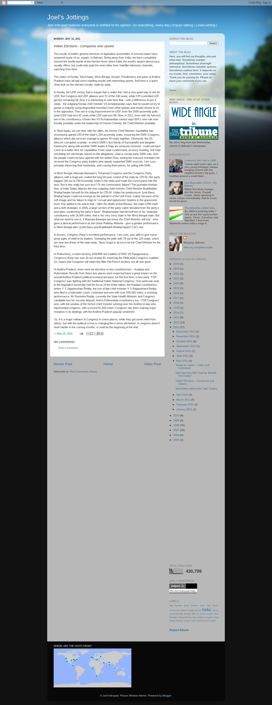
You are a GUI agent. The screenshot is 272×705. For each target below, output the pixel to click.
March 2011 (183, 399)
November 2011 (186, 336)
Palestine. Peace (176, 617)
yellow (213, 621)
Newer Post (63, 364)
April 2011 (182, 394)
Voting (199, 621)
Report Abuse (179, 630)
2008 (176, 425)
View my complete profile (198, 247)
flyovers (184, 610)
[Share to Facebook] (98, 333)
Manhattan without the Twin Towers (196, 388)
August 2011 (184, 351)
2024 (176, 264)
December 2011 (186, 331)
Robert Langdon (205, 617)
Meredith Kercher (183, 614)
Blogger (166, 695)
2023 (176, 268)
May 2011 (182, 360)
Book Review (191, 605)
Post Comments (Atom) (83, 371)
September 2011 (186, 346)
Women (206, 621)
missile (202, 614)
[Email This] (88, 333)
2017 (176, 298)
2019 (176, 288)
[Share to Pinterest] (102, 333)
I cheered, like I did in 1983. (200, 160)
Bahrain (178, 605)
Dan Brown (212, 605)
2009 (176, 420)
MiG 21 (195, 614)
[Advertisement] (193, 503)
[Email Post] (81, 333)
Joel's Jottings (68, 17)
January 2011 (184, 409)
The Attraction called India (199, 208)
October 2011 (184, 341)
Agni (171, 605)
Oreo (216, 614)
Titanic (187, 621)
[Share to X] (95, 333)
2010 (176, 415)
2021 (176, 278)
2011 (176, 327)
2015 (176, 307)
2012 (176, 322)
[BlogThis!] (91, 333)
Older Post (152, 364)
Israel (171, 614)
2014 (176, 312)
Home (108, 364)
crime (202, 605)
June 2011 (182, 355)
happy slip (193, 610)
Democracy (174, 610)
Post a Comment (68, 347)
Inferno (215, 610)
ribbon (195, 617)
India (206, 609)
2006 (176, 435)
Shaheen (180, 621)
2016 (176, 302)
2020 (176, 283)
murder (209, 614)
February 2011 (185, 404)
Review (188, 617)
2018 (176, 293)
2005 (176, 440)
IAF (200, 610)
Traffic (193, 621)
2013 (176, 317)
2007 (176, 430)
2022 (176, 273)
